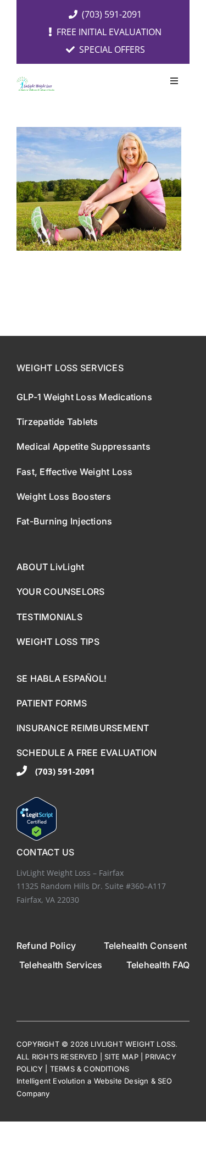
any (43, 1093)
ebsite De (117, 1080)
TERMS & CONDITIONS (90, 1068)
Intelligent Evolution (50, 1080)
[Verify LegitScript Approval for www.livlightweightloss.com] (103, 819)
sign (141, 1080)
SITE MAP (121, 1056)
